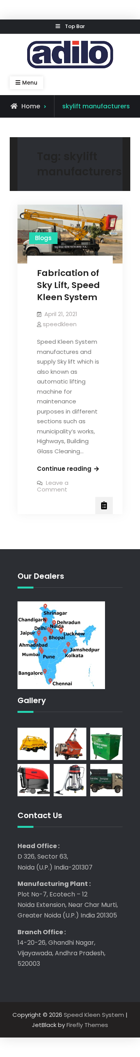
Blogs (43, 238)
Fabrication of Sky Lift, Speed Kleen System (68, 285)
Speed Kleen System (94, 1015)
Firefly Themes (87, 1025)
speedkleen (60, 324)
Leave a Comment (52, 486)
